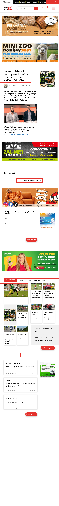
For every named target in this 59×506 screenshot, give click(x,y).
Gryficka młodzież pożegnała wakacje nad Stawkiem (44, 338)
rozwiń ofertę (52, 2)
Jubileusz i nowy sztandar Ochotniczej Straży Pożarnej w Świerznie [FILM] (49, 316)
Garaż (8, 381)
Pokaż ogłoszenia (31, 414)
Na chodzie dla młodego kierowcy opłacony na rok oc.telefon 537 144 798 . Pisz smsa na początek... (19, 401)
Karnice (35, 280)
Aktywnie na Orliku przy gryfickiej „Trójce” (43, 328)
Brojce (39, 280)
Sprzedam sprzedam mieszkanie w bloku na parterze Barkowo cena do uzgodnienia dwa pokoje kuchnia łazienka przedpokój (20, 367)
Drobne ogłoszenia (12, 355)
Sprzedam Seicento (12, 398)
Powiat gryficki (10, 279)
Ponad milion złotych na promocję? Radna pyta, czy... (44, 330)
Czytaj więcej (48, 348)
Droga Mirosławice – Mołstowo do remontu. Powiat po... (44, 341)
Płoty (25, 280)
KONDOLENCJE (38, 333)
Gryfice (21, 280)
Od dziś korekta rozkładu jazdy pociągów (22, 336)
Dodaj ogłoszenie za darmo (28, 355)
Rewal (43, 280)
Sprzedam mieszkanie (13, 363)
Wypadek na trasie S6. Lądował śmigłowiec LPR (22, 315)
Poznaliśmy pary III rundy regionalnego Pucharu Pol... (43, 335)
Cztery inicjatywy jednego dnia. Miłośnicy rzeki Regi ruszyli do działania (35, 316)
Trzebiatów (30, 280)
